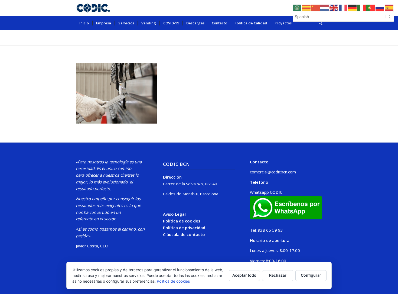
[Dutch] (325, 7)
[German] (352, 7)
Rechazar (277, 275)
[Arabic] (297, 7)
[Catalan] (306, 7)
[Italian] (361, 7)
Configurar (311, 275)
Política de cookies (181, 221)
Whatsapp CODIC (266, 192)
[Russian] (380, 7)
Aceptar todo (244, 275)
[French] (343, 7)
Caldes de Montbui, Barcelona (190, 193)
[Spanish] (389, 7)
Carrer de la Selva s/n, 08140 (190, 183)
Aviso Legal (174, 214)
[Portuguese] (371, 7)
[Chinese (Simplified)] (315, 7)
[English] (334, 7)
